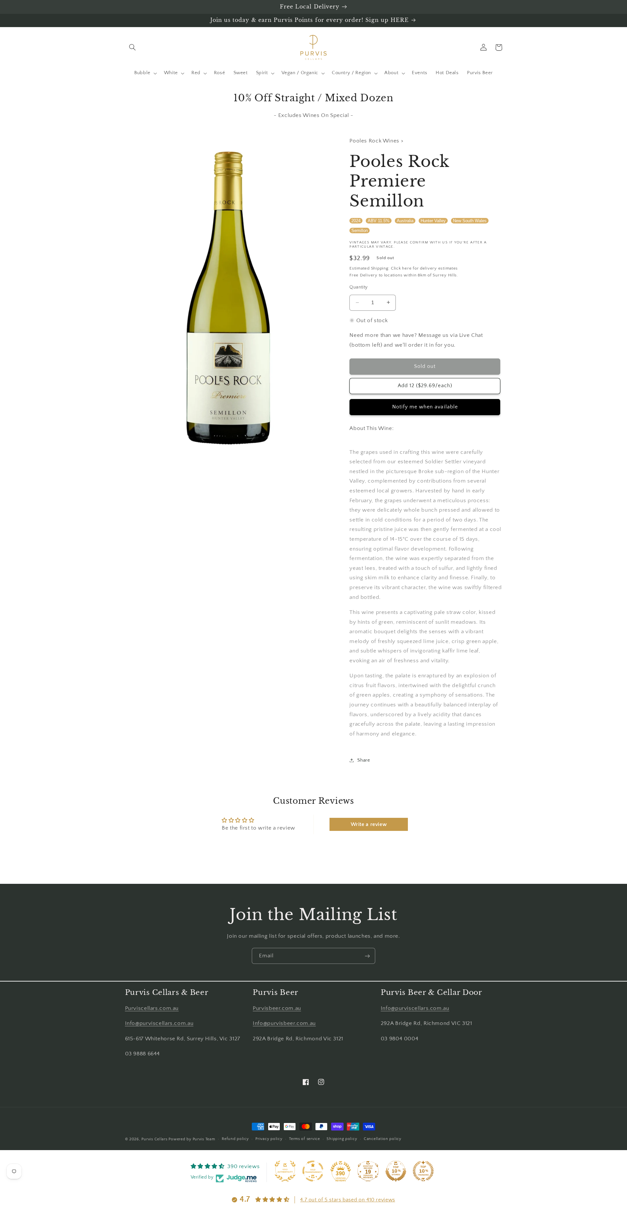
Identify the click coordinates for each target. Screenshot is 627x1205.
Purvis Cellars (154, 1139)
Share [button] (363, 760)
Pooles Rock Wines (375, 141)
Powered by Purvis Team (192, 1139)
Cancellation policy (382, 1139)
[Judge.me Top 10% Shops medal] (395, 1171)
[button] (132, 47)
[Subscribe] (367, 956)
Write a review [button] (369, 824)
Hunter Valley (433, 220)
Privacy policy (268, 1139)
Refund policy (235, 1139)
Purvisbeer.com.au (277, 1008)
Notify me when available (425, 406)
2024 (356, 220)
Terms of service (304, 1139)
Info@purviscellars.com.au (159, 1023)
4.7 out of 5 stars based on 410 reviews (347, 1200)
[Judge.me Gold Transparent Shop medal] (312, 1171)
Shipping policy (342, 1139)
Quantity (358, 286)
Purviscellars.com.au (152, 1008)
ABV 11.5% (379, 220)
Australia (405, 220)
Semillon (359, 230)
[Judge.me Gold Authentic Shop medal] (285, 1171)
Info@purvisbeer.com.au (284, 1023)
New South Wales (470, 220)
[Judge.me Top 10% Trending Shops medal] (423, 1171)
